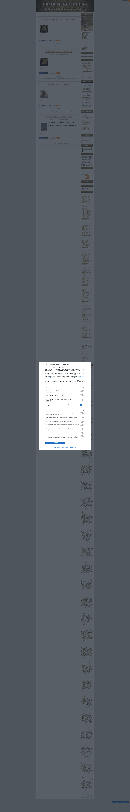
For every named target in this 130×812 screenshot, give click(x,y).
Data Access (65, 447)
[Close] (88, 364)
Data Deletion (57, 447)
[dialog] (65, 406)
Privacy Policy (73, 447)
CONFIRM (55, 442)
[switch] (82, 391)
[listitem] (65, 387)
